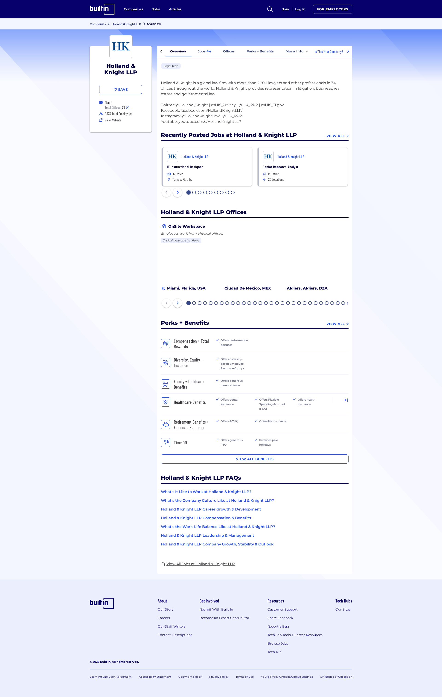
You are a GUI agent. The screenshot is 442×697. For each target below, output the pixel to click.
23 (310, 303)
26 (327, 303)
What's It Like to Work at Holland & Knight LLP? (206, 492)
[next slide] (177, 192)
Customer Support (283, 609)
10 (238, 303)
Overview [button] (178, 51)
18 (282, 303)
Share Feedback (280, 618)
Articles (175, 9)
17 (277, 303)
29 (343, 303)
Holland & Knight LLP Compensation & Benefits (206, 518)
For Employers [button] (332, 9)
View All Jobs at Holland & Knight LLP (200, 564)
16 (271, 303)
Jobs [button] (204, 51)
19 (288, 303)
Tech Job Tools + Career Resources (295, 635)
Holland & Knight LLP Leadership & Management (207, 535)
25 (321, 303)
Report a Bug (278, 626)
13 (255, 303)
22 (304, 303)
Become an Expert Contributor (224, 618)
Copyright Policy (190, 676)
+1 (346, 400)
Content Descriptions (175, 635)
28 (338, 303)
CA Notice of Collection (336, 676)
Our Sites (342, 609)
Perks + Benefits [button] (260, 51)
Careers (164, 618)
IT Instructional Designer (185, 166)
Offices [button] (229, 51)
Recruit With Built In (216, 609)
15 (266, 303)
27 (332, 303)
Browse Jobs (278, 643)
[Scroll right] (348, 51)
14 (260, 303)
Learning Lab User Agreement (110, 676)
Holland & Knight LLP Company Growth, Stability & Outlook (217, 544)
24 (315, 303)
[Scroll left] (161, 51)
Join (285, 9)
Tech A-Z (274, 652)
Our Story (166, 609)
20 (293, 303)
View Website (113, 120)
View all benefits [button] (255, 459)
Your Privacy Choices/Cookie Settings (287, 676)
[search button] (270, 9)
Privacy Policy (219, 676)
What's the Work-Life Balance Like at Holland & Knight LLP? (218, 527)
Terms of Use (245, 676)
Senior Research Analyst (280, 166)
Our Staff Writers (172, 626)
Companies (133, 9)
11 (243, 303)
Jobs (156, 9)
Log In (300, 9)
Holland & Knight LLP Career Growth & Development (211, 509)
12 (249, 303)
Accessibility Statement (155, 676)
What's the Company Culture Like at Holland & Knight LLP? (217, 500)
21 (299, 303)
